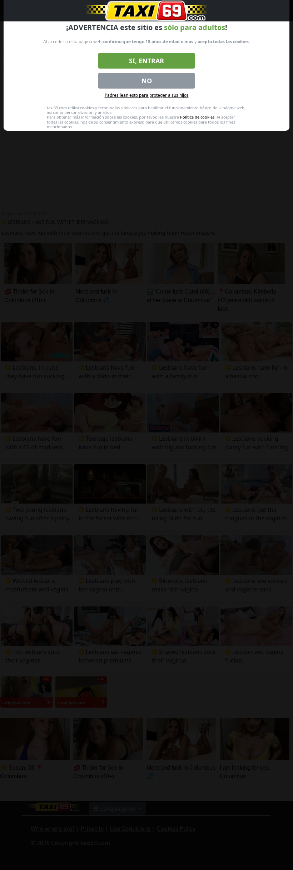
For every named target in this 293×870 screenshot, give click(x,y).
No (146, 80)
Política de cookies (197, 117)
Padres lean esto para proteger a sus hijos (147, 95)
